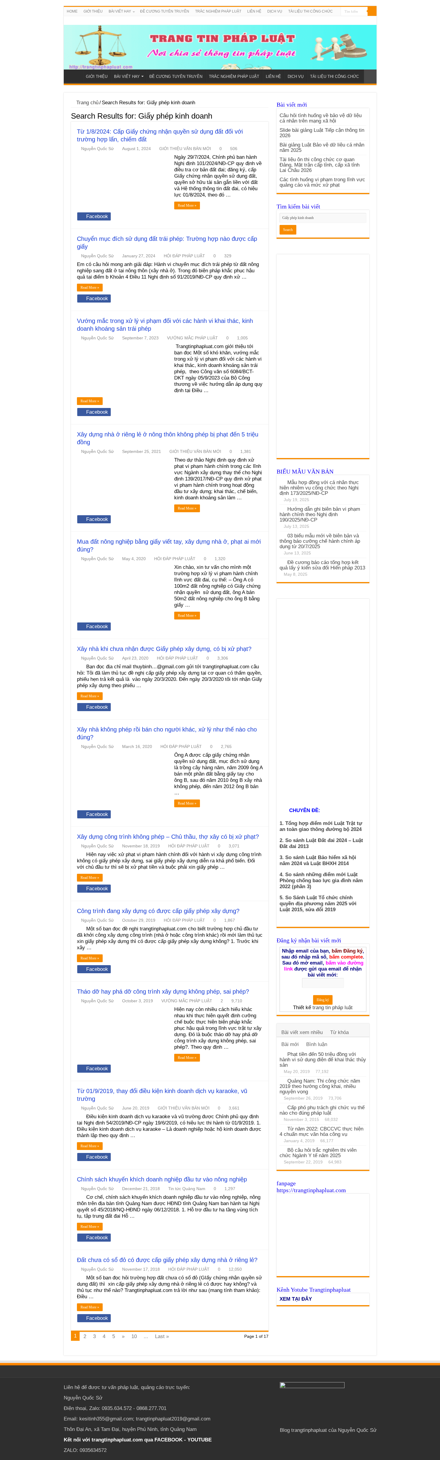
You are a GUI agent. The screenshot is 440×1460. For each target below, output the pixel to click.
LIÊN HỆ (254, 11)
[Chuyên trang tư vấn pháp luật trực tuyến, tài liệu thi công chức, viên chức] (220, 42)
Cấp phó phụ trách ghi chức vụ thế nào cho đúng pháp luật (322, 1110)
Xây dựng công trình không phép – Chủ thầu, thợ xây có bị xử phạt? (168, 836)
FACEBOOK (168, 1440)
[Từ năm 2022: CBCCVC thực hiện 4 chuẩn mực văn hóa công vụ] (282, 1128)
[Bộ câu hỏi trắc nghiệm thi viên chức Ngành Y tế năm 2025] (282, 1150)
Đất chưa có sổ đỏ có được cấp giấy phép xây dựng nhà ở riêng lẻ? (167, 1260)
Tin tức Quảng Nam (186, 1188)
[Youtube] (373, 20)
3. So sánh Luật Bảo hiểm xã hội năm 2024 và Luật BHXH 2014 (318, 860)
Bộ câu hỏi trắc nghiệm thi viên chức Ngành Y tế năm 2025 (318, 1152)
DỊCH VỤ (274, 11)
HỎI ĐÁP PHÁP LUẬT (184, 255)
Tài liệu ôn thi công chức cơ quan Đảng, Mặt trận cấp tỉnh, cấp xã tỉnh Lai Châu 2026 (319, 165)
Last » (162, 1336)
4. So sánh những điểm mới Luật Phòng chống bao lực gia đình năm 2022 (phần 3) (321, 880)
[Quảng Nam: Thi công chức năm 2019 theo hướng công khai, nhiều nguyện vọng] (282, 1080)
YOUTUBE (199, 1440)
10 (134, 1336)
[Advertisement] (323, 359)
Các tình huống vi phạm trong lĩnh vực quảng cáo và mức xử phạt (322, 182)
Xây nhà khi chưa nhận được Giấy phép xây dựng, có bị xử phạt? (164, 649)
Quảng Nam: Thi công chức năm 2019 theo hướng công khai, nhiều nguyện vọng (320, 1086)
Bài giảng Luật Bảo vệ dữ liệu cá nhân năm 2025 (322, 147)
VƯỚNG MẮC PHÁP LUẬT (192, 337)
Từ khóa (339, 1032)
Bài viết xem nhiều (302, 1032)
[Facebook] (368, 20)
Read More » (187, 205)
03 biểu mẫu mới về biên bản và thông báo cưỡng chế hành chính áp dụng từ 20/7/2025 (320, 541)
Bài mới (290, 1044)
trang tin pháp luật (332, 1007)
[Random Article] (370, 76)
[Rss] (362, 20)
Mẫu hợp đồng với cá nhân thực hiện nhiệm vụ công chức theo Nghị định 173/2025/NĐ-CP (319, 488)
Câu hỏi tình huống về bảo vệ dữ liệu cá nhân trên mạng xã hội (321, 118)
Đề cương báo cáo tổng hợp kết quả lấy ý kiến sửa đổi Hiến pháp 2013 (322, 565)
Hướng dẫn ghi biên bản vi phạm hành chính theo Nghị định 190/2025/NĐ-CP (320, 514)
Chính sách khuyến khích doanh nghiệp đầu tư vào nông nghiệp (162, 1179)
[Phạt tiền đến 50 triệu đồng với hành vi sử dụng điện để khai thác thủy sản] (282, 1054)
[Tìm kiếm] (372, 11)
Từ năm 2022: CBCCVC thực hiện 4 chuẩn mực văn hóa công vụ (321, 1131)
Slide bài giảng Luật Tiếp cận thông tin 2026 (322, 132)
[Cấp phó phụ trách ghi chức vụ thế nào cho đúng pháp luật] (282, 1107)
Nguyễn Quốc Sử (97, 148)
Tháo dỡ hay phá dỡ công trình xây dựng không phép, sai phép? (163, 991)
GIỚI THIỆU (93, 11)
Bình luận (316, 1044)
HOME (72, 11)
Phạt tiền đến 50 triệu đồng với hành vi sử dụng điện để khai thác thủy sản (323, 1059)
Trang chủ (86, 102)
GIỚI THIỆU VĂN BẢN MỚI (185, 148)
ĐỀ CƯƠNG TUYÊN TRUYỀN (164, 11)
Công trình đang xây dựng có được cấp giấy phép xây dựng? (158, 911)
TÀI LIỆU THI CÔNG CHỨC (310, 11)
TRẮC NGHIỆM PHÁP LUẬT (218, 11)
